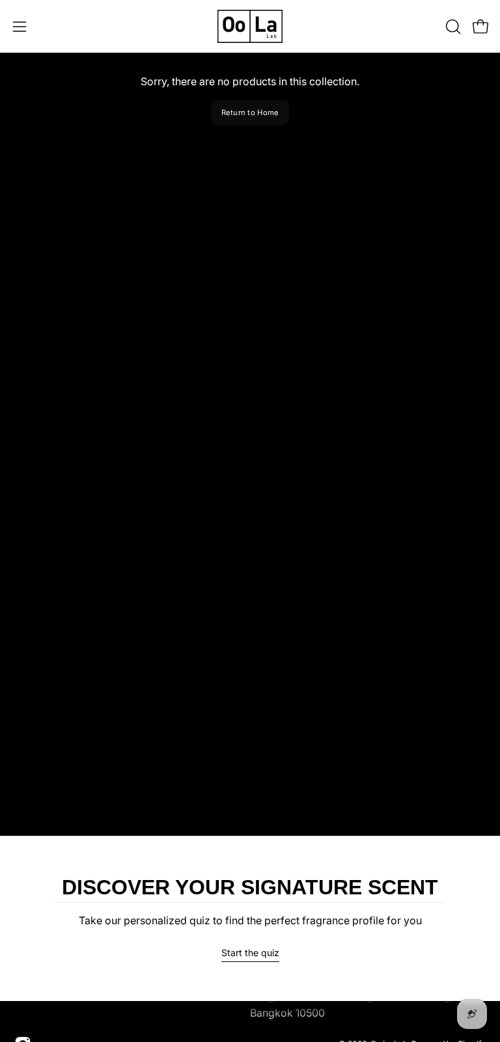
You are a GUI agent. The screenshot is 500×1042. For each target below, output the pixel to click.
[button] (452, 27)
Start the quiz (250, 952)
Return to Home (250, 112)
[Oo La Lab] (250, 26)
